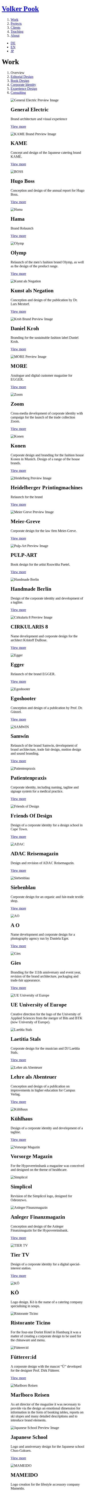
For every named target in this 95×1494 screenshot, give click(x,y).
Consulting (18, 92)
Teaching (17, 31)
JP (12, 51)
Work (14, 19)
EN (13, 47)
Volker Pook (20, 9)
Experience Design (24, 89)
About (15, 35)
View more (18, 126)
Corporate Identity (23, 85)
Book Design (20, 81)
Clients (15, 27)
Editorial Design (22, 77)
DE (13, 43)
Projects (16, 23)
